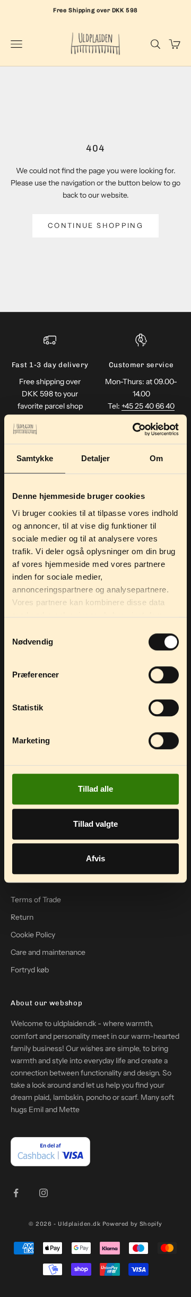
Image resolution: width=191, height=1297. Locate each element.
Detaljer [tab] (95, 458)
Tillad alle (95, 788)
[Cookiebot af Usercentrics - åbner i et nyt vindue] (135, 429)
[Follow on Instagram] (43, 1193)
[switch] (164, 674)
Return (22, 917)
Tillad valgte (95, 823)
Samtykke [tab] (34, 458)
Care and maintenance (48, 952)
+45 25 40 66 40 (148, 406)
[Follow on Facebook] (16, 1193)
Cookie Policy (33, 934)
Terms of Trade (36, 899)
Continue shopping (95, 225)
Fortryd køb (30, 969)
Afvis (95, 858)
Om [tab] (156, 458)
